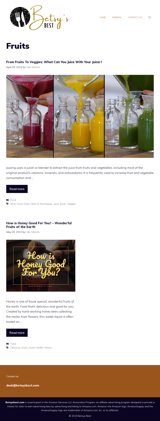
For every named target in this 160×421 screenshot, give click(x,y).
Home (103, 17)
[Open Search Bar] (149, 17)
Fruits (26, 203)
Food (13, 199)
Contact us (135, 17)
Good (32, 347)
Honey (48, 347)
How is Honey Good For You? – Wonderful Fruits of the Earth (39, 225)
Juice (56, 203)
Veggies (71, 203)
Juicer (63, 203)
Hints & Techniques (41, 203)
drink (13, 203)
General (117, 17)
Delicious (15, 347)
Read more (17, 189)
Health (39, 347)
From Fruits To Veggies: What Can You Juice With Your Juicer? (54, 62)
